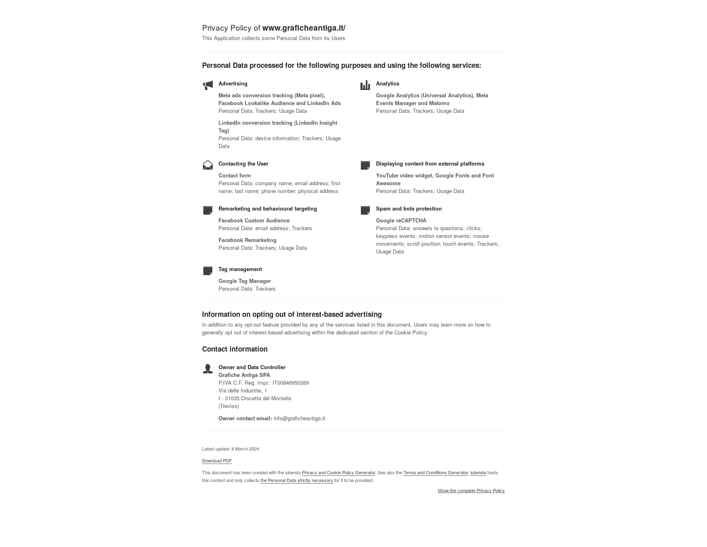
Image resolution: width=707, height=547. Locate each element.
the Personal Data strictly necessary (297, 480)
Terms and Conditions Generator (435, 472)
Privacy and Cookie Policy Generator (338, 472)
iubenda (478, 472)
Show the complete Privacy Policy (471, 490)
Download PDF (217, 460)
